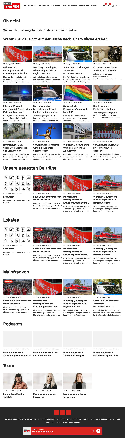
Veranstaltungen (68, 5)
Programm (43, 5)
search (119, 5)
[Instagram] (62, 412)
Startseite (25, 5)
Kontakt (94, 5)
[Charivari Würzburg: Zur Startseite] (12, 5)
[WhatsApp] (68, 412)
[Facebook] (56, 412)
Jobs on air (83, 5)
